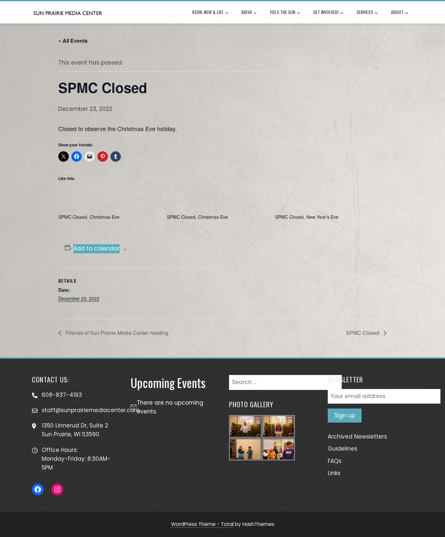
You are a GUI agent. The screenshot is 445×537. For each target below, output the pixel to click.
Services (364, 11)
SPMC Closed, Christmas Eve (89, 217)
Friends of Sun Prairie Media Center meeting (116, 332)
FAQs (334, 461)
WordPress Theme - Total (202, 524)
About (397, 11)
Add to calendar (96, 248)
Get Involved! (325, 11)
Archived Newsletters (357, 436)
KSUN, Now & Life (207, 11)
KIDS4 (246, 11)
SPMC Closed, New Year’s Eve (306, 217)
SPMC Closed (363, 332)
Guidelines (342, 449)
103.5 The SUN (282, 11)
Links (334, 473)
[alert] (173, 407)
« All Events (73, 40)
